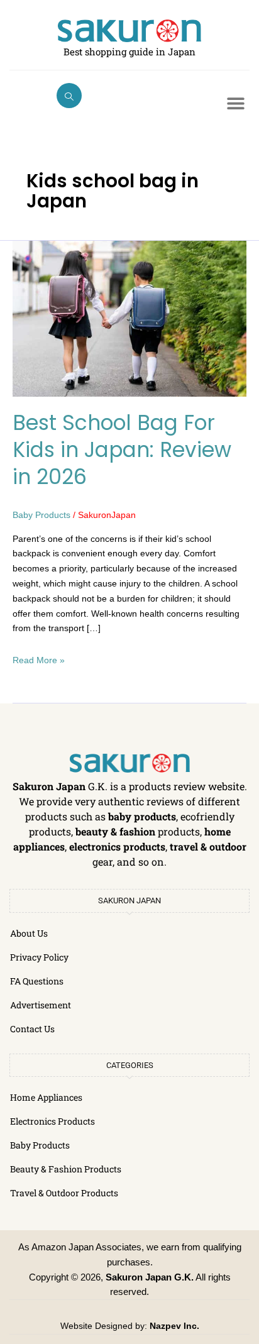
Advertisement (40, 1005)
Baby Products (41, 515)
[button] (69, 95)
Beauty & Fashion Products (65, 1169)
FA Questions (36, 981)
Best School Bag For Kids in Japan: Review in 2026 (122, 450)
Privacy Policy (39, 957)
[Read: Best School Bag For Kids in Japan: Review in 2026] (129, 318)
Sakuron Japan (49, 786)
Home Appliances (46, 1097)
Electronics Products (52, 1121)
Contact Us (32, 1029)
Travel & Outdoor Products (64, 1193)
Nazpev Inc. (174, 1326)
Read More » (39, 659)
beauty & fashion (115, 831)
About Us (29, 933)
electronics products (117, 846)
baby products (142, 816)
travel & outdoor (208, 846)
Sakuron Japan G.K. (150, 1277)
